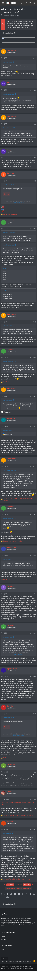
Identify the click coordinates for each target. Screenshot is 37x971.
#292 (34, 514)
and (10, 214)
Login (3, 949)
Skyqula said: (7, 833)
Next (26, 885)
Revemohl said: (7, 637)
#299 (34, 799)
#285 (34, 181)
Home (3, 936)
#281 (34, 58)
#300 (34, 829)
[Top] (32, 961)
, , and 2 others (16, 879)
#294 (34, 594)
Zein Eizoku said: (8, 470)
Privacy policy (17, 961)
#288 (34, 357)
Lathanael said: (7, 62)
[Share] (30, 58)
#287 (34, 322)
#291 (34, 466)
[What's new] (30, 3)
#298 (34, 772)
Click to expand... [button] (18, 202)
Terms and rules (7, 961)
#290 (34, 426)
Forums (3, 939)
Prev (11, 885)
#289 (34, 396)
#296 (34, 676)
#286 (34, 229)
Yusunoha (6, 15)
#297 (34, 714)
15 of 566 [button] (19, 885)
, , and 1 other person (18, 499)
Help (24, 961)
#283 (34, 124)
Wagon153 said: (8, 128)
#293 (34, 555)
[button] (3, 3)
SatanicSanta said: (8, 94)
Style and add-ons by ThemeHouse (21, 968)
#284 (34, 158)
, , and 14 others (18, 815)
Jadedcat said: (7, 185)
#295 (34, 633)
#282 (34, 90)
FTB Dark (4, 958)
